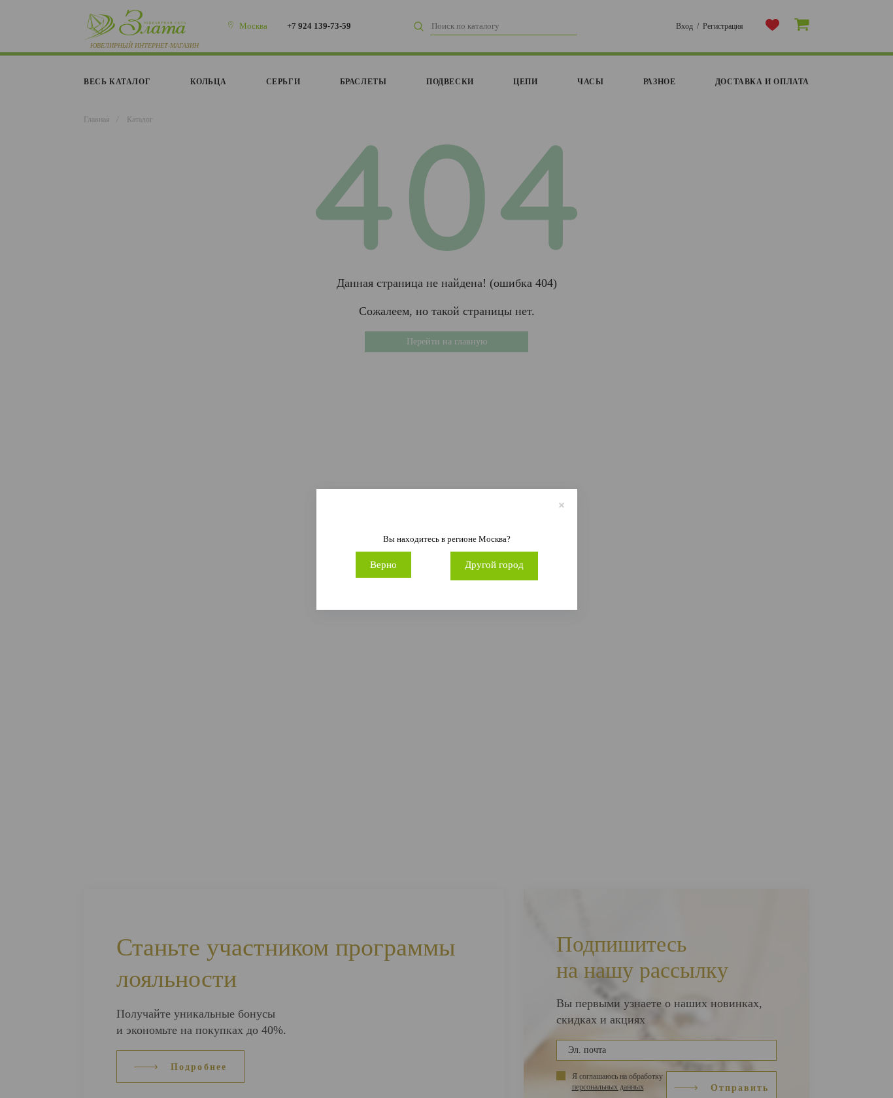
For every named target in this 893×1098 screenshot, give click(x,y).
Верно (383, 564)
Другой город (494, 564)
